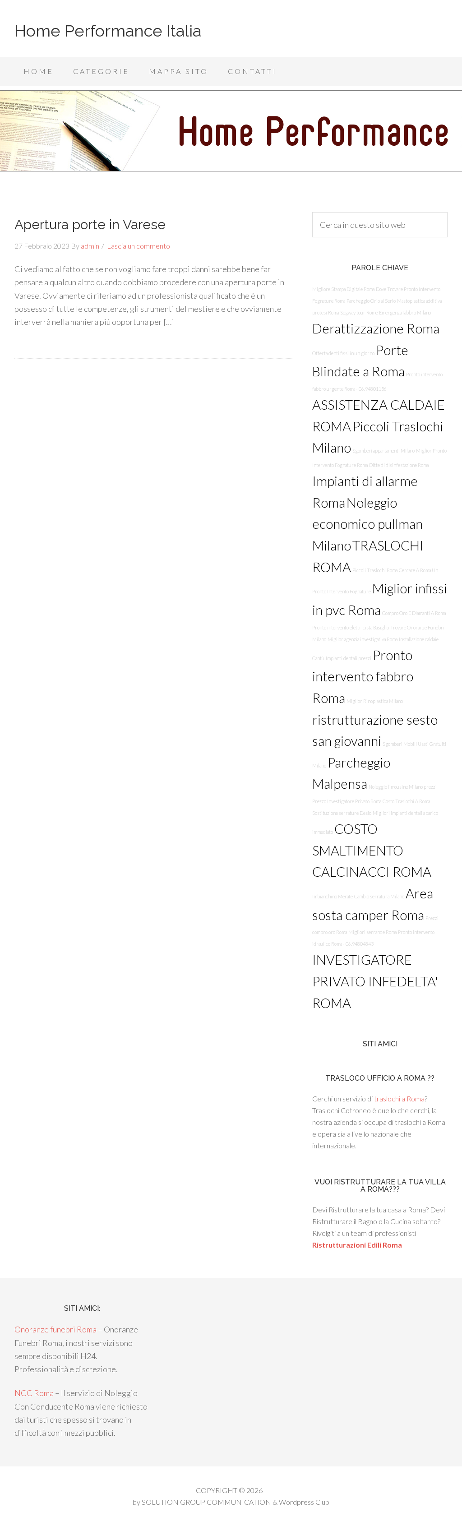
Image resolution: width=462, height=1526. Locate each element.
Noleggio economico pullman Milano (367, 524)
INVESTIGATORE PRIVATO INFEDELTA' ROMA (375, 981)
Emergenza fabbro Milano (405, 312)
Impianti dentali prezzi (348, 658)
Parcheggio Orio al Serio (371, 301)
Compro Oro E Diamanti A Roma (414, 613)
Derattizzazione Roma (375, 328)
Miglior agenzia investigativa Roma (362, 639)
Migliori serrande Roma (372, 932)
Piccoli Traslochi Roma (374, 570)
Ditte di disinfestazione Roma (399, 465)
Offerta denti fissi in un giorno (343, 353)
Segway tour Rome (359, 312)
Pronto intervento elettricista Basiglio (350, 627)
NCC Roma (34, 1393)
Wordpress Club (304, 1502)
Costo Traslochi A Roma (406, 801)
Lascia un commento (138, 245)
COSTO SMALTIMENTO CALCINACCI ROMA (371, 850)
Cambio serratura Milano (379, 896)
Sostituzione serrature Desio (341, 813)
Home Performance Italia (107, 30)
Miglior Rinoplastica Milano (374, 701)
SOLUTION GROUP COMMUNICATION (206, 1502)
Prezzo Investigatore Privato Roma (346, 801)
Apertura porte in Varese (90, 224)
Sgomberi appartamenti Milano (383, 450)
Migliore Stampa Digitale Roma (343, 289)
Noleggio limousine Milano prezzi (403, 787)
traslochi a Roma (399, 1098)
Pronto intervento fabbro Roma (362, 676)
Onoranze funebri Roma (55, 1329)
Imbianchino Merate (332, 896)
